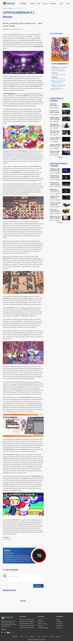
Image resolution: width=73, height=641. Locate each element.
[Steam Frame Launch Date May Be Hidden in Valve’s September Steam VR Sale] (66, 213)
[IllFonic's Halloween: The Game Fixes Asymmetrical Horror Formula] (66, 141)
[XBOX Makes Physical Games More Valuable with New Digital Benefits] (66, 107)
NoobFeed (5, 8)
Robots (60, 85)
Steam (59, 67)
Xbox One (62, 69)
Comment (38, 586)
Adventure (59, 82)
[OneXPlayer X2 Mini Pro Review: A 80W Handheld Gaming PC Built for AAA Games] (66, 172)
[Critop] (12, 632)
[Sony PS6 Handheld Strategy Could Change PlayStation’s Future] (66, 206)
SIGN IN (67, 3)
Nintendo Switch (55, 69)
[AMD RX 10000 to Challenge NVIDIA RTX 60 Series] (66, 179)
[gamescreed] (8, 632)
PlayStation (15, 636)
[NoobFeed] (9, 3)
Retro (57, 85)
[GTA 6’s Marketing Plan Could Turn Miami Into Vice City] (66, 134)
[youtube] (4, 632)
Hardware (53, 3)
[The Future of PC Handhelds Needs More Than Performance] (66, 186)
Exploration (54, 82)
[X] (1, 632)
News (38, 3)
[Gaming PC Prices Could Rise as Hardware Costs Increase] (66, 199)
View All (60, 157)
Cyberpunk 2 (41, 621)
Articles (45, 3)
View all (60, 222)
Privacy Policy (59, 625)
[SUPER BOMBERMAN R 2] (60, 61)
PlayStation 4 (65, 67)
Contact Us (58, 627)
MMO (62, 86)
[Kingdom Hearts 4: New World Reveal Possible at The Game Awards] (66, 121)
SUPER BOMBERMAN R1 (9, 94)
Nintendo (32, 636)
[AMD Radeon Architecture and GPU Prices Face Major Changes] (66, 192)
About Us (58, 619)
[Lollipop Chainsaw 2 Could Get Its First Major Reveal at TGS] (66, 148)
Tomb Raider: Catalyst (43, 627)
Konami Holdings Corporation (58, 74)
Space (64, 85)
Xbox (22, 636)
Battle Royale (62, 81)
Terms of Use (59, 623)
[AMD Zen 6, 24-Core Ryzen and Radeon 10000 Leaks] (66, 220)
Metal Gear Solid (38, 46)
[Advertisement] (60, 19)
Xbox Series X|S (54, 70)
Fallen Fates (40, 625)
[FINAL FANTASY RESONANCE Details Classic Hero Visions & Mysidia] (66, 127)
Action (57, 81)
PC (26, 636)
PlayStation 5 (62, 70)
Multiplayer (54, 86)
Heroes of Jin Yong (42, 623)
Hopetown (40, 619)
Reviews (32, 3)
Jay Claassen (12, 29)
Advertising (59, 621)
